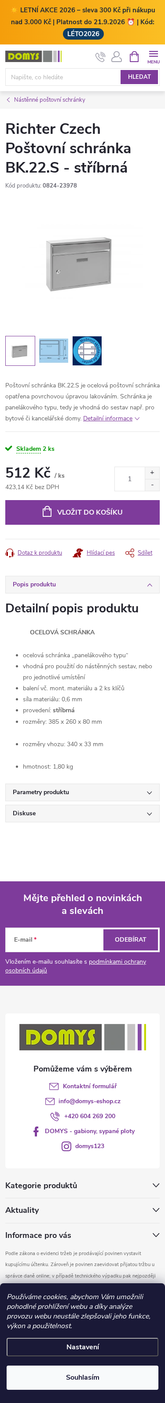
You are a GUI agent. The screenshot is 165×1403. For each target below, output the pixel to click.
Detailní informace (107, 418)
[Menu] (153, 56)
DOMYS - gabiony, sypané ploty (90, 1131)
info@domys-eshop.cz (90, 1101)
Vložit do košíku (90, 512)
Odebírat (131, 939)
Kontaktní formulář (90, 1086)
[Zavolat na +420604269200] (100, 57)
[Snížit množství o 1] (152, 485)
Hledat (139, 77)
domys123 (89, 1146)
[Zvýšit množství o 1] (152, 473)
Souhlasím (82, 1377)
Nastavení (82, 1347)
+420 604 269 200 (89, 1116)
